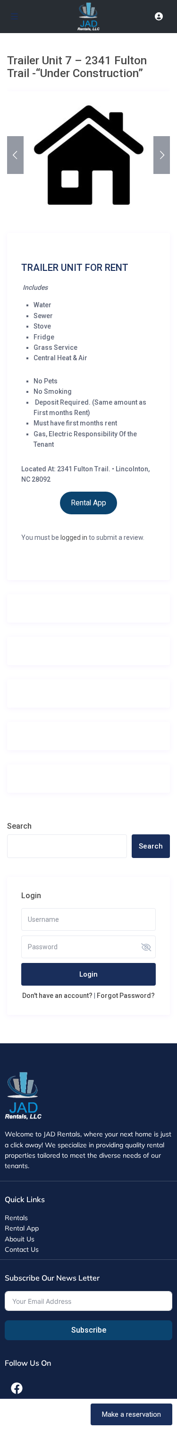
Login (88, 974)
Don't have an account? (57, 995)
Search (19, 826)
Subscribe (88, 1330)
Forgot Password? (126, 995)
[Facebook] (16, 1388)
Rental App (88, 502)
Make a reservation (131, 1414)
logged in (73, 537)
